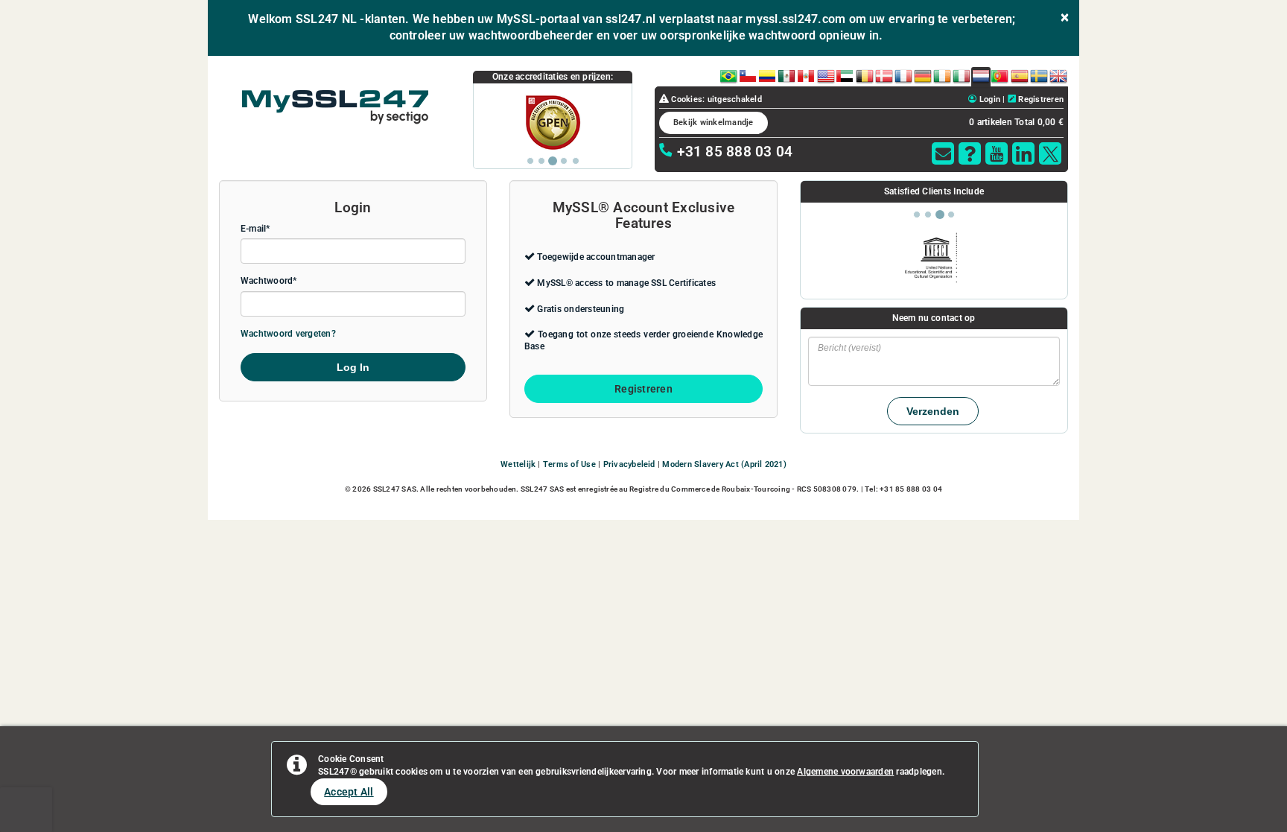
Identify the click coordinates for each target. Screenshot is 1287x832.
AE (845, 73)
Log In (353, 367)
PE (806, 73)
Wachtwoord (267, 281)
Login (988, 99)
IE (942, 73)
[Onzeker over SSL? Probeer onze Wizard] (970, 153)
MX (787, 73)
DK (884, 73)
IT (961, 73)
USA (826, 73)
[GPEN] (553, 122)
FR (903, 73)
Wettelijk (518, 464)
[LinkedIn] (1023, 153)
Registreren (1040, 99)
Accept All (348, 792)
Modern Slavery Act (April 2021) (724, 464)
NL (981, 73)
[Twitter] (1050, 153)
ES (1019, 73)
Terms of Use (569, 464)
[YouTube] (996, 153)
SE (1039, 73)
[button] (943, 153)
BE (864, 73)
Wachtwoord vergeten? (288, 333)
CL (748, 73)
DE (922, 73)
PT (999, 73)
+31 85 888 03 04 (732, 151)
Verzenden (932, 411)
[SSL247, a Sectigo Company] (335, 106)
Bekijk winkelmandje (713, 122)
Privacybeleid (629, 464)
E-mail (253, 228)
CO (768, 73)
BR (729, 73)
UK (1058, 73)
